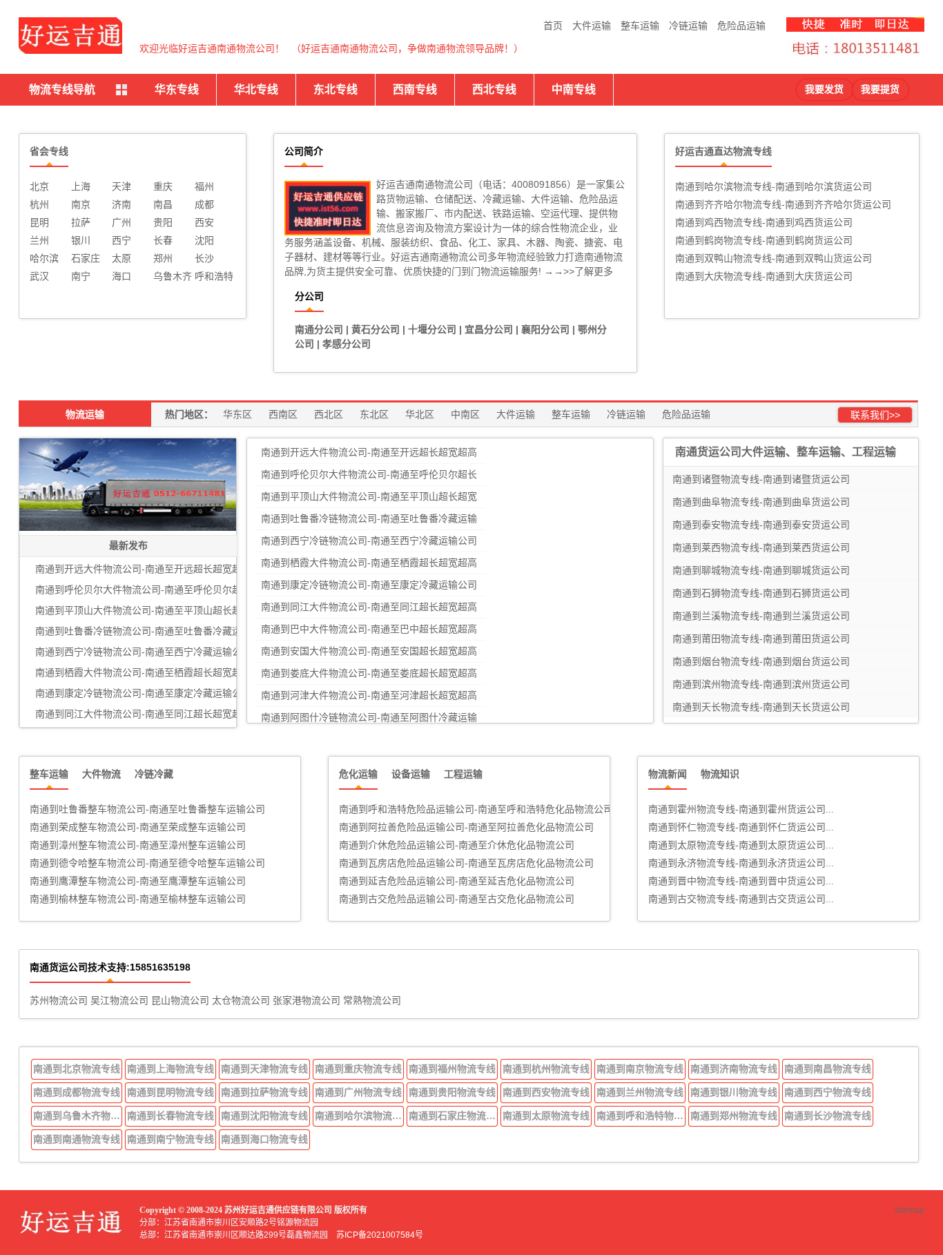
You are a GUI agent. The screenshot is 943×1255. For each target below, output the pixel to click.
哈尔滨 (44, 258)
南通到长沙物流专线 (827, 1115)
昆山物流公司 (180, 1000)
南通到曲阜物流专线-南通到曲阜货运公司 (761, 501)
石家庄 (85, 258)
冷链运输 (688, 25)
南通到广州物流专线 (358, 1092)
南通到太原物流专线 (546, 1115)
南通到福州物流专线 (452, 1068)
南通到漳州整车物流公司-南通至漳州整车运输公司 (138, 844)
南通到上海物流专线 (170, 1068)
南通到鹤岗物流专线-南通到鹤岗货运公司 (764, 240)
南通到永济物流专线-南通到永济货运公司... (741, 862)
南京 (80, 204)
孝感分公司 (346, 343)
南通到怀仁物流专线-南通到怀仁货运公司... (741, 827)
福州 (204, 186)
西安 (204, 222)
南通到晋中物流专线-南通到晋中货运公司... (741, 880)
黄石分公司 (375, 329)
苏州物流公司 (59, 1000)
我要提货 (880, 89)
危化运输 (358, 773)
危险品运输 (741, 25)
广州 (121, 222)
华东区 (237, 414)
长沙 (204, 258)
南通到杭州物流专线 (546, 1068)
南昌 (163, 204)
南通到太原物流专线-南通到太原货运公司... (741, 844)
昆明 (39, 222)
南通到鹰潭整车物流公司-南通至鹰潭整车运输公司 (138, 880)
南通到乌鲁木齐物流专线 (78, 1115)
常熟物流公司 (372, 1000)
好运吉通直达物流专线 (723, 151)
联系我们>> (875, 414)
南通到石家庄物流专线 (453, 1115)
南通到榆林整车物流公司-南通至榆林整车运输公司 (138, 898)
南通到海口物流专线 (264, 1139)
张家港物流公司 (306, 1000)
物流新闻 (667, 773)
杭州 (39, 204)
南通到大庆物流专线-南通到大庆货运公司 (764, 276)
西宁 (121, 240)
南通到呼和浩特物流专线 (641, 1115)
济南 (121, 204)
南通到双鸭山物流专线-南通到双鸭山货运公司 (773, 258)
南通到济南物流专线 (733, 1068)
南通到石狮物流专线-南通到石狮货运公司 (761, 593)
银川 (80, 240)
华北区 (419, 414)
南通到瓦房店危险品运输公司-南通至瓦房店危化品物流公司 (466, 862)
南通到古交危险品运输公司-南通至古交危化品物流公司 (456, 898)
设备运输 (410, 773)
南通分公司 (319, 329)
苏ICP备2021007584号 (379, 1235)
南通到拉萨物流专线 (264, 1092)
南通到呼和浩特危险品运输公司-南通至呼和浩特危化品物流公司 (476, 809)
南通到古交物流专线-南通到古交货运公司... (741, 898)
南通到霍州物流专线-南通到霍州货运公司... (741, 809)
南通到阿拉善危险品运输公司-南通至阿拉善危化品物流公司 (466, 827)
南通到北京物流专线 (76, 1068)
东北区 (374, 414)
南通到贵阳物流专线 (452, 1092)
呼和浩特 (214, 276)
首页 (553, 25)
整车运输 (640, 25)
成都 (204, 204)
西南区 (283, 414)
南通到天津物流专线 (264, 1068)
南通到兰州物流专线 (639, 1092)
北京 (39, 186)
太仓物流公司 (241, 1000)
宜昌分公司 (489, 329)
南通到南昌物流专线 (827, 1068)
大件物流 (101, 773)
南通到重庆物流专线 (358, 1068)
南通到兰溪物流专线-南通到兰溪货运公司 (761, 615)
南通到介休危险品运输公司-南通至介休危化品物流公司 (456, 844)
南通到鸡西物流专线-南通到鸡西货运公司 (764, 222)
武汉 (39, 276)
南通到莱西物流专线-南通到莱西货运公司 (761, 547)
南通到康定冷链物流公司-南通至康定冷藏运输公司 (369, 584)
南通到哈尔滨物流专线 (360, 1115)
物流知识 (720, 773)
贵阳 (163, 222)
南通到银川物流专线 (733, 1092)
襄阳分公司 (545, 329)
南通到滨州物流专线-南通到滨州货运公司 (761, 684)
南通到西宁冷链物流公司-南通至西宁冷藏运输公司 (369, 540)
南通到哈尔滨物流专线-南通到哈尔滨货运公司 (773, 186)
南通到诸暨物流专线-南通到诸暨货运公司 (761, 479)
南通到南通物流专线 (76, 1139)
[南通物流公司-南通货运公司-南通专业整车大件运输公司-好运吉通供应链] (70, 35)
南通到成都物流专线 (76, 1092)
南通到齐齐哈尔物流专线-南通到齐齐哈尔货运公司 (783, 204)
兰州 (39, 240)
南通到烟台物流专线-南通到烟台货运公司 (761, 661)
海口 (121, 276)
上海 (80, 186)
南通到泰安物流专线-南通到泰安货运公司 (761, 524)
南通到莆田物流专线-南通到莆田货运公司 (761, 638)
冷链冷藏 (154, 773)
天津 (121, 186)
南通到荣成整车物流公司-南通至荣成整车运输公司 (138, 827)
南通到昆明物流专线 (170, 1092)
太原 (121, 258)
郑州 (163, 258)
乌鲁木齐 (172, 276)
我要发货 (824, 89)
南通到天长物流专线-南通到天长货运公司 (761, 706)
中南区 (465, 414)
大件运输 (591, 25)
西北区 (328, 414)
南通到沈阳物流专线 (264, 1115)
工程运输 (463, 773)
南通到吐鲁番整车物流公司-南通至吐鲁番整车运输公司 (147, 809)
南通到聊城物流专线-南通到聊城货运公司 (761, 570)
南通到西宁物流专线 (827, 1092)
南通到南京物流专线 (639, 1068)
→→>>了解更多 (577, 271)
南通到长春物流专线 (170, 1115)
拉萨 (80, 222)
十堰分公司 (432, 329)
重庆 (163, 186)
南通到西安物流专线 (546, 1092)
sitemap (909, 1210)
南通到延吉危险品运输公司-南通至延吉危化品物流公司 (456, 880)
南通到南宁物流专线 (170, 1139)
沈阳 (204, 240)
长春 (163, 240)
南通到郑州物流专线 (733, 1115)
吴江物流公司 (119, 1000)
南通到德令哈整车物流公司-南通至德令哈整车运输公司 (147, 862)
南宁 (80, 276)
